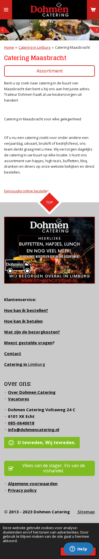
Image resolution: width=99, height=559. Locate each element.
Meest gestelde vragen (28, 342)
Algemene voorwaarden (32, 483)
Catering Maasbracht (72, 47)
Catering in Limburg (34, 47)
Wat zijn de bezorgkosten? (32, 332)
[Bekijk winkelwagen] (93, 9)
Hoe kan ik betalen (23, 321)
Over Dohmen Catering (32, 392)
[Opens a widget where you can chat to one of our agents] (78, 549)
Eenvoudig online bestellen (27, 190)
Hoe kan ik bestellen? (26, 310)
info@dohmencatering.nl (33, 429)
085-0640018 (21, 423)
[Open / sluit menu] (6, 9)
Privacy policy (22, 490)
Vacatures (18, 399)
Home (9, 47)
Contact (12, 353)
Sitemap (85, 511)
